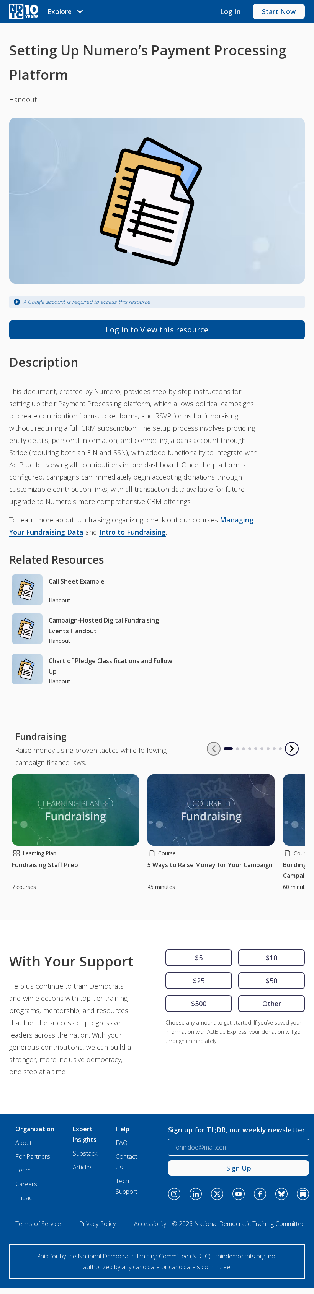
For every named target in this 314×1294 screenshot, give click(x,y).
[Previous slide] (214, 749)
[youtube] (238, 1194)
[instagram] (174, 1194)
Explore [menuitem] (59, 11)
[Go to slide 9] (280, 748)
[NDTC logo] (23, 11)
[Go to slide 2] (237, 748)
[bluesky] (281, 1194)
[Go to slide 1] (225, 748)
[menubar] (66, 11)
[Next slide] (292, 749)
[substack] (303, 1194)
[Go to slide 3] (243, 748)
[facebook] (260, 1194)
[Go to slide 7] (268, 748)
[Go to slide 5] (255, 748)
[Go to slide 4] (249, 748)
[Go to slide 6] (261, 748)
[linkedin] (196, 1194)
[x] (217, 1194)
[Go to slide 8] (274, 748)
